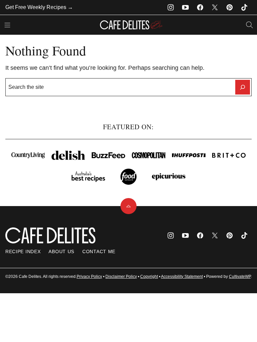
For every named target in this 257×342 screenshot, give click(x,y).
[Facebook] (200, 7)
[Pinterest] (229, 7)
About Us (61, 251)
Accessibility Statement (182, 276)
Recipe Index (22, 251)
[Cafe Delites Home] (131, 24)
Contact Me (98, 251)
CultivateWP (240, 276)
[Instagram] (170, 7)
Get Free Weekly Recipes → (39, 7)
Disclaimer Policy (121, 276)
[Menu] (7, 25)
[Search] (249, 25)
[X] (214, 7)
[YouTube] (185, 7)
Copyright (149, 276)
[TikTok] (244, 7)
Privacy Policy (89, 276)
